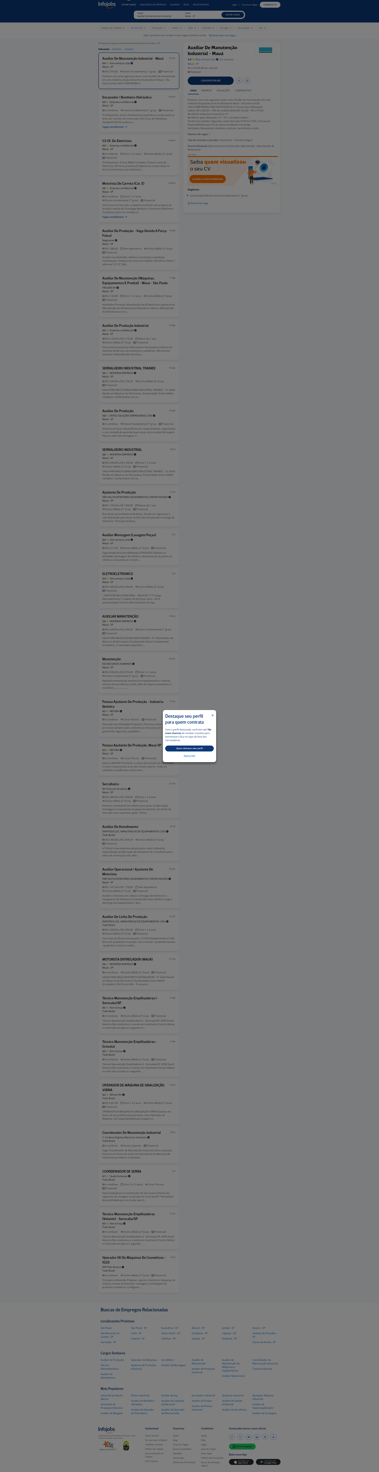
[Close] (212, 715)
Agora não (189, 755)
